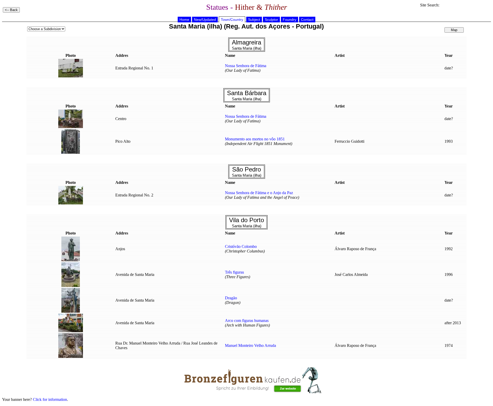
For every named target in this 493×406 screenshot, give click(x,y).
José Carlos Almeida (351, 274)
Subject (254, 19)
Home (184, 19)
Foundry (289, 19)
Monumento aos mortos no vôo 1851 (255, 139)
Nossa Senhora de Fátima (245, 66)
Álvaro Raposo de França (355, 249)
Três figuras (234, 272)
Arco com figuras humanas (247, 320)
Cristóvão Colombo (241, 246)
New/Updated (205, 19)
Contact (307, 19)
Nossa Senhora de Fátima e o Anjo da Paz (259, 193)
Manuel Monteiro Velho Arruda (250, 345)
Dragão (231, 298)
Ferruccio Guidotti (349, 141)
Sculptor (271, 19)
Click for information (50, 399)
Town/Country (232, 19)
